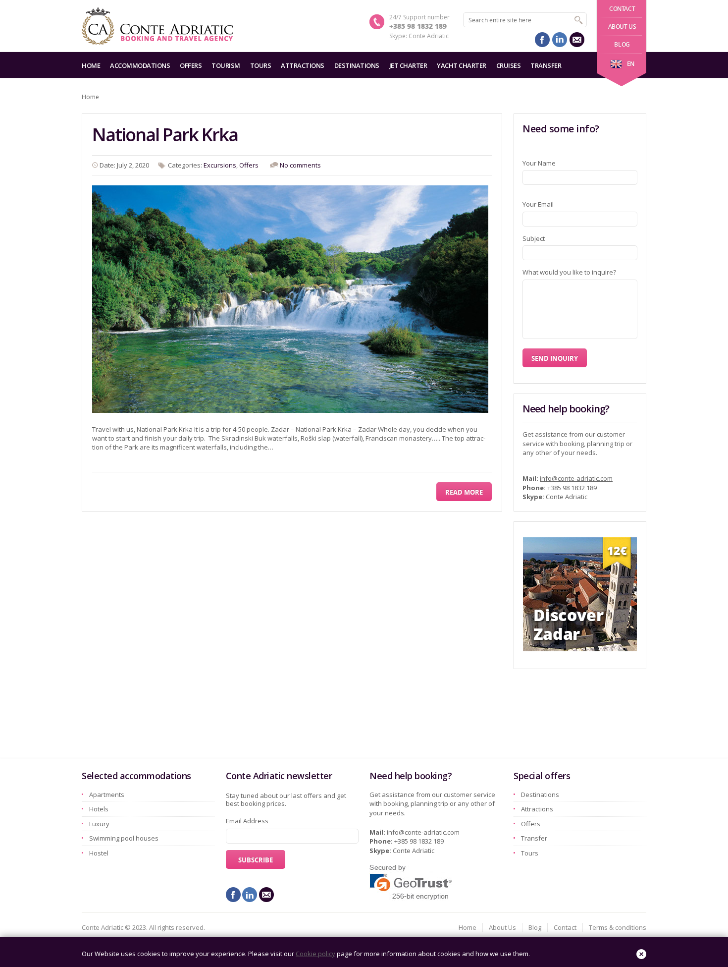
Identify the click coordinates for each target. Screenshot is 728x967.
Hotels (98, 808)
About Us (622, 26)
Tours (260, 65)
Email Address (247, 820)
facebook (542, 39)
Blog (621, 44)
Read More (464, 492)
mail (577, 39)
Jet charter (408, 65)
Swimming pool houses (123, 838)
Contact (622, 8)
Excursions (220, 165)
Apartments (106, 794)
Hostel (98, 853)
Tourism (225, 65)
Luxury (99, 823)
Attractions (302, 65)
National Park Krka (165, 134)
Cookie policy (315, 953)
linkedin (559, 39)
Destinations (356, 65)
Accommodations (140, 65)
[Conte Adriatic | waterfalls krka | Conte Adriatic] (157, 26)
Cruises (508, 65)
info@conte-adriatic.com (576, 478)
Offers (191, 65)
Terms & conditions (617, 927)
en (630, 63)
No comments (300, 165)
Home (91, 65)
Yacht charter (461, 65)
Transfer (545, 65)
